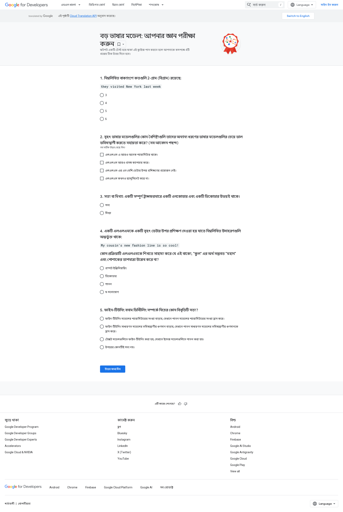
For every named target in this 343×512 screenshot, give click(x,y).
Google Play (237, 465)
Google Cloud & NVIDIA (19, 452)
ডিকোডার (111, 276)
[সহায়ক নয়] (186, 404)
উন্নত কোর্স (118, 5)
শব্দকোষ (154, 5)
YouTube (123, 458)
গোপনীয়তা (24, 503)
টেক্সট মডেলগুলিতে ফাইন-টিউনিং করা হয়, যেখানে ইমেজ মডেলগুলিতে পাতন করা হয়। (154, 339)
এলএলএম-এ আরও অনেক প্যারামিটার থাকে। (131, 154)
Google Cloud (238, 458)
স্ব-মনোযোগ (112, 292)
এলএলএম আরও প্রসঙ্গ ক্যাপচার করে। (127, 162)
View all (235, 471)
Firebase (235, 439)
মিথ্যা (108, 213)
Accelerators (13, 445)
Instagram (124, 439)
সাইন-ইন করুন (329, 4)
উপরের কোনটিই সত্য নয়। (120, 347)
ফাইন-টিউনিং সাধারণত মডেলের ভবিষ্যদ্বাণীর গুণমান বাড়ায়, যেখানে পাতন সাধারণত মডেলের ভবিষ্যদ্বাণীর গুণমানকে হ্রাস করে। (171, 329)
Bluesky (122, 433)
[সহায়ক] (180, 404)
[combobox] (265, 4)
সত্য (107, 205)
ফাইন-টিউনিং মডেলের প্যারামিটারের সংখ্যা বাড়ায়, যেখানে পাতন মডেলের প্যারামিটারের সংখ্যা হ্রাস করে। (164, 318)
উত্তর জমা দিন (112, 369)
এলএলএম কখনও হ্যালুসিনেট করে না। (127, 178)
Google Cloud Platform (118, 487)
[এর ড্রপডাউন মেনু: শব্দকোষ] (164, 5)
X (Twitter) (124, 452)
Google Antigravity (241, 452)
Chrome (235, 433)
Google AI (146, 487)
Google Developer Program (22, 426)
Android (235, 426)
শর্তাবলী (9, 503)
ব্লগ (119, 426)
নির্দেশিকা (136, 5)
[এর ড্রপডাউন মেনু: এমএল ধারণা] (80, 5)
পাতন (108, 284)
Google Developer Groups (20, 433)
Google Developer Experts (21, 439)
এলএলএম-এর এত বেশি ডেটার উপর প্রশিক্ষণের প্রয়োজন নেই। (140, 170)
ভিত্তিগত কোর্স (97, 5)
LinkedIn (123, 445)
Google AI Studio (240, 445)
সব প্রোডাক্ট (166, 487)
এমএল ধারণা (68, 5)
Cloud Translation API (83, 15)
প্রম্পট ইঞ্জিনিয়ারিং (116, 268)
